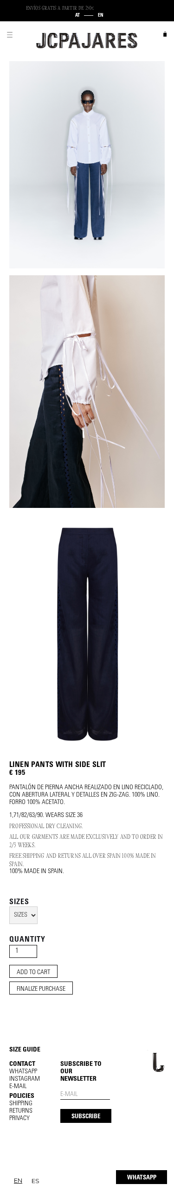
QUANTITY (27, 940)
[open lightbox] (87, 164)
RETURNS (20, 1111)
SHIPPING (20, 1104)
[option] (35, 1181)
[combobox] (18, 1180)
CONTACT (22, 1064)
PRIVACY (19, 1118)
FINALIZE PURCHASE (41, 989)
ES (35, 1181)
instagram (24, 1079)
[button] (10, 35)
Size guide (24, 1050)
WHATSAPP (141, 1178)
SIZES (19, 902)
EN (18, 1180)
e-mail (17, 1086)
